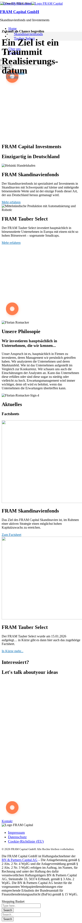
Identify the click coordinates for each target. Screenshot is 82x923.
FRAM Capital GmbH (19, 12)
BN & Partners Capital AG (19, 860)
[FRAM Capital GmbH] (15, 3)
